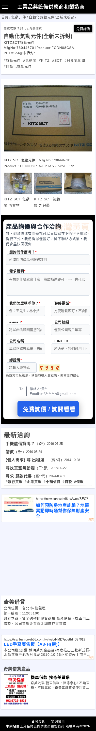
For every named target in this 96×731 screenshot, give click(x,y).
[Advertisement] (48, 559)
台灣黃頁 (38, 721)
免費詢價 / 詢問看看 (49, 409)
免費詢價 (83, 29)
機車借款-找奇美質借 (50, 677)
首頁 (5, 17)
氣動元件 (18, 17)
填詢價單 (58, 721)
